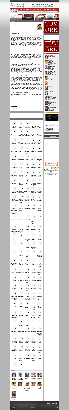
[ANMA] (31, 9)
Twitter (32, 406)
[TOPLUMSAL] (34, 9)
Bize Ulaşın (32, 407)
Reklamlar (23, 406)
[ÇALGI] (50, 9)
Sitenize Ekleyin (14, 406)
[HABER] (24, 9)
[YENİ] (48, 9)
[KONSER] (21, 9)
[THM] (53, 9)
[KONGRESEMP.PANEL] (40, 9)
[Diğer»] (55, 9)
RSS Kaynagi (13, 407)
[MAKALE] (27, 9)
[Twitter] (51, 1)
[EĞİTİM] (45, 9)
